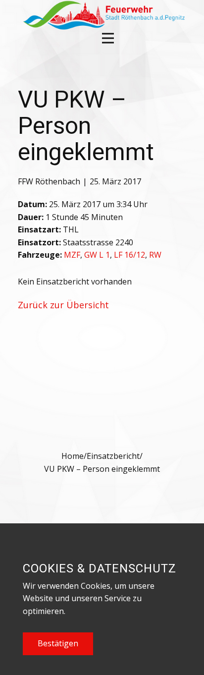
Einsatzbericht (113, 455)
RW (155, 254)
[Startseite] (103, 15)
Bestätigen (58, 643)
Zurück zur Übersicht (63, 305)
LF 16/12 (129, 254)
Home (72, 455)
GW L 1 (97, 254)
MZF (72, 254)
